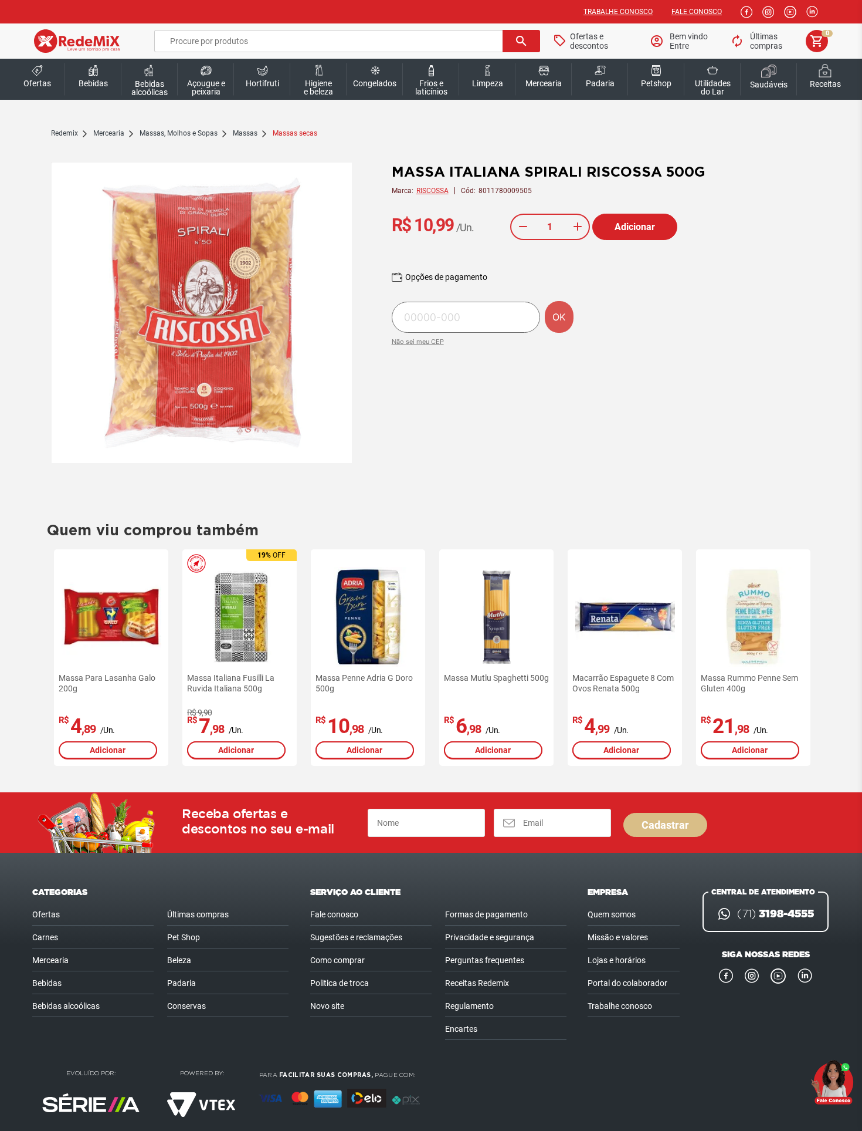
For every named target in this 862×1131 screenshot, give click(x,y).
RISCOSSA (432, 191)
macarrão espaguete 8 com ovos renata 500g (623, 683)
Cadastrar (665, 825)
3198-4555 (775, 914)
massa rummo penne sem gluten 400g (749, 683)
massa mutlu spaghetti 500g (496, 678)
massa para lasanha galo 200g (107, 683)
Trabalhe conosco (618, 12)
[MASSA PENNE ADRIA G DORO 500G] (368, 617)
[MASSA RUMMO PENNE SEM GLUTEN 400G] (753, 617)
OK (558, 317)
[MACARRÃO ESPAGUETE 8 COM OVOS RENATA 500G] (625, 617)
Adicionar (635, 226)
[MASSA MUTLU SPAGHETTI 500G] (497, 617)
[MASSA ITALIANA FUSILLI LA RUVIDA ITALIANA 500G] (240, 617)
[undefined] (202, 314)
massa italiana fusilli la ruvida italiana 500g (230, 683)
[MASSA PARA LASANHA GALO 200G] (111, 617)
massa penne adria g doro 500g (364, 683)
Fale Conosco (696, 12)
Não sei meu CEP (418, 341)
